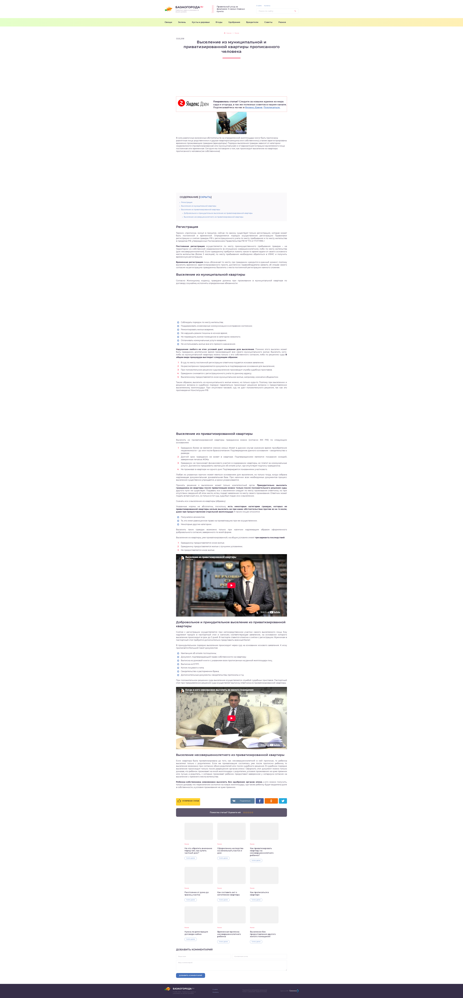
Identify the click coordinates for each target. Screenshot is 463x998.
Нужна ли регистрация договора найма (196, 933)
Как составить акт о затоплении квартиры (228, 893)
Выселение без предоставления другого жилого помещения (263, 934)
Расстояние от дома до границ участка (196, 893)
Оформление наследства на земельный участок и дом (230, 850)
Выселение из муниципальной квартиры (198, 206)
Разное (186, 844)
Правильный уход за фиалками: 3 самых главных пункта (231, 9)
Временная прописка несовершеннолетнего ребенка (229, 934)
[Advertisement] (231, 79)
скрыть (205, 197)
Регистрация (186, 202)
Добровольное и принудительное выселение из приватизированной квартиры (218, 213)
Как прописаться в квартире (259, 893)
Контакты (267, 6)
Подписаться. (272, 107)
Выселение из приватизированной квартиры (200, 209)
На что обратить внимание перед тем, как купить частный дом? (198, 850)
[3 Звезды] (248, 812)
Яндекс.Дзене (253, 107)
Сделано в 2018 (284, 990)
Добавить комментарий (190, 975)
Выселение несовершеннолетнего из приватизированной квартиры (213, 217)
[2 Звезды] (246, 812)
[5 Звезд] (252, 812)
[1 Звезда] (244, 812)
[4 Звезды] (250, 812)
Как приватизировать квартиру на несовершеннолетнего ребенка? (262, 852)
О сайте (259, 6)
